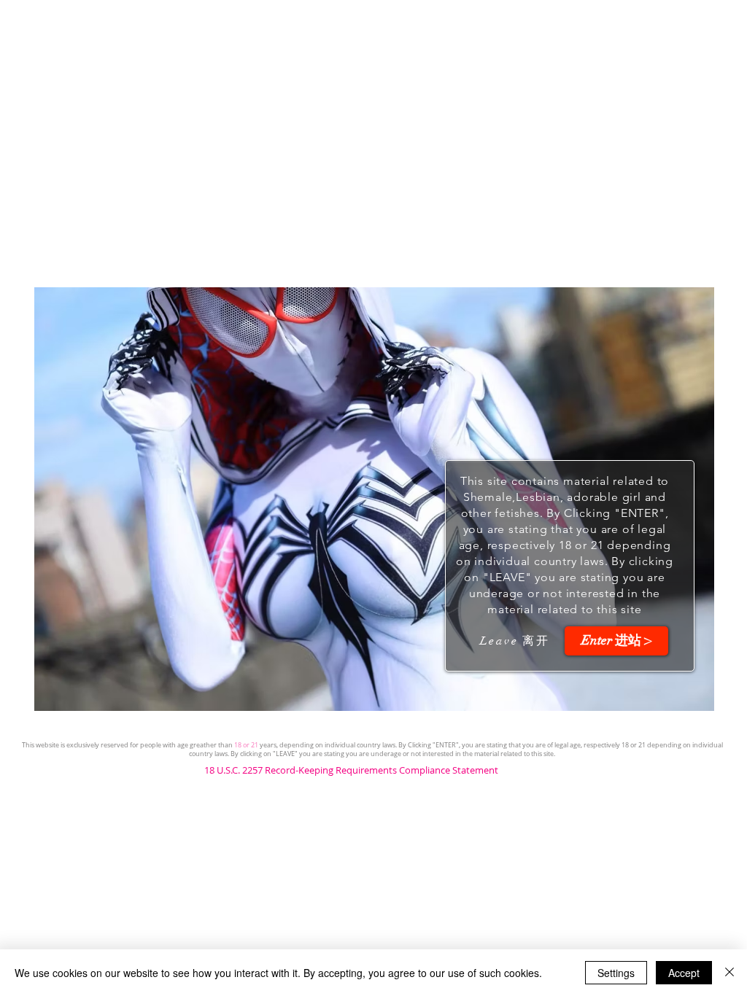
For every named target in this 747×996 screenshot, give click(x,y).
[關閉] (729, 972)
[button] (616, 640)
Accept (684, 972)
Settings (616, 972)
